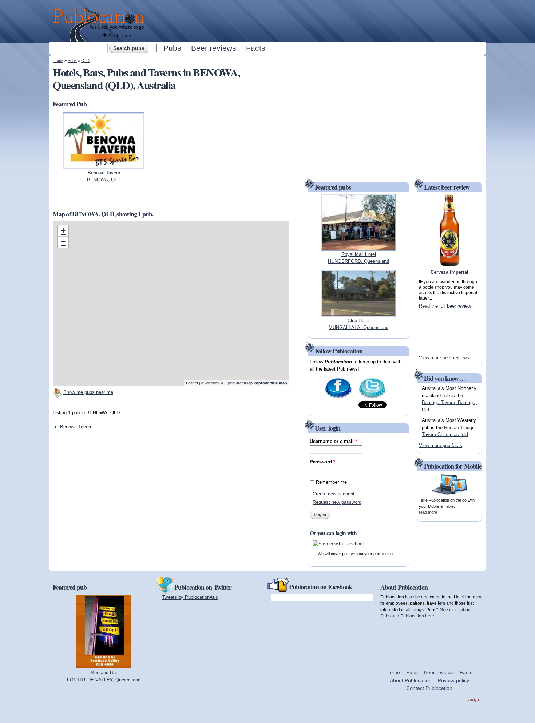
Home (58, 60)
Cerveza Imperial (449, 272)
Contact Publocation (429, 688)
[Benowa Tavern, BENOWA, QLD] (104, 165)
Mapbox (212, 383)
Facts (255, 48)
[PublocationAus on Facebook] (338, 397)
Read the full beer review (445, 306)
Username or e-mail (333, 441)
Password (322, 462)
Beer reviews (213, 48)
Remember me (331, 482)
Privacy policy (453, 680)
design (473, 700)
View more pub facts (440, 445)
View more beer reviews (444, 357)
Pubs (172, 48)
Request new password (337, 502)
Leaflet (192, 383)
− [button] (63, 241)
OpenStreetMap (239, 383)
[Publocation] (100, 24)
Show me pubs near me (88, 392)
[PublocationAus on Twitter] (372, 397)
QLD (85, 60)
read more (428, 512)
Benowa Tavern (76, 427)
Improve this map (270, 383)
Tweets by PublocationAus (190, 597)
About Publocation (411, 680)
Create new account (333, 494)
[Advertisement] (317, 20)
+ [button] (63, 230)
